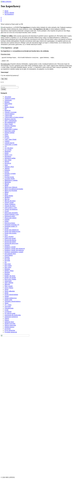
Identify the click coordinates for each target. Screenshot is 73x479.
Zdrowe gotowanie (10, 325)
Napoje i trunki (9, 202)
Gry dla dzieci (9, 148)
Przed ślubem (9, 255)
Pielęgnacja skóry (10, 216)
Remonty (7, 272)
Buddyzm (7, 110)
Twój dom (8, 306)
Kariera (7, 172)
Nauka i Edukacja (10, 204)
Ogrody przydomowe (11, 209)
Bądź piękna (8, 103)
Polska (7, 221)
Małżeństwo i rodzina (11, 180)
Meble (6, 185)
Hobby (7, 153)
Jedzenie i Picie (9, 166)
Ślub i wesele (9, 286)
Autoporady (8, 100)
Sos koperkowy (9, 14)
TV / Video (8, 305)
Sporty (7, 289)
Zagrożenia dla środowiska (13, 315)
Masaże (7, 184)
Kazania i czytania (10, 173)
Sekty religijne (9, 282)
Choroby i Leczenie (10, 112)
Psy (6, 262)
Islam (6, 165)
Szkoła (7, 296)
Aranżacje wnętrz (10, 98)
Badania (7, 102)
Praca (6, 235)
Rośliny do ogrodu (10, 277)
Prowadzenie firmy (10, 253)
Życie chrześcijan (10, 330)
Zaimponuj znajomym (11, 317)
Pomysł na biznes (10, 223)
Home (6, 11)
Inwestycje (8, 163)
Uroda (6, 310)
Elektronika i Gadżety (11, 129)
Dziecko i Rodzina (10, 126)
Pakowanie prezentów (11, 212)
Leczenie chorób (10, 178)
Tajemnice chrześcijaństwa (13, 301)
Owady (7, 211)
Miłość (7, 192)
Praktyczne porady (10, 238)
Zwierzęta (8, 328)
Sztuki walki (8, 299)
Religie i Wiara (9, 270)
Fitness (7, 136)
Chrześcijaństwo (9, 114)
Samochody (8, 281)
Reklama (7, 269)
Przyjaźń (7, 259)
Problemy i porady (10, 247)
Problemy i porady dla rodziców (14, 250)
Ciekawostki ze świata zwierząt (14, 117)
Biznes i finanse (9, 12)
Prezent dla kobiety (10, 241)
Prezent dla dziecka (10, 240)
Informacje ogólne (10, 158)
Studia (6, 293)
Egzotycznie (8, 127)
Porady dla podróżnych (12, 230)
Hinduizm (8, 151)
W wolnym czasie (10, 313)
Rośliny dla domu (10, 276)
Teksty (7, 303)
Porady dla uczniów (11, 233)
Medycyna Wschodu (11, 190)
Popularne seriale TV (11, 226)
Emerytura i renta (10, 131)
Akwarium (8, 97)
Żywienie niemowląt (11, 332)
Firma (6, 134)
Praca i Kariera (9, 236)
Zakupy (7, 320)
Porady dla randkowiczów (12, 231)
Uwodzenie (8, 311)
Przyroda (7, 260)
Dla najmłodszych (10, 122)
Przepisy (7, 257)
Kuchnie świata (9, 177)
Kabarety (7, 170)
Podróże (7, 219)
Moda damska (9, 195)
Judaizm (7, 168)
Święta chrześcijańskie (11, 294)
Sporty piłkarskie (10, 291)
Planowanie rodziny (11, 218)
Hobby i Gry (8, 155)
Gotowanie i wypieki (11, 144)
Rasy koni (8, 264)
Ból (6, 108)
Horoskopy (8, 156)
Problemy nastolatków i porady (14, 252)
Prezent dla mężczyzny (11, 243)
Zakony (7, 318)
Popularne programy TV (12, 224)
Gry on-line (8, 149)
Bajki (6, 105)
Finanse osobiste (9, 132)
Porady (7, 228)
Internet (7, 161)
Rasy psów (8, 267)
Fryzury (7, 137)
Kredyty (7, 175)
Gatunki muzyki (9, 143)
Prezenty (7, 245)
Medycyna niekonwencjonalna (14, 189)
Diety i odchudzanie (11, 120)
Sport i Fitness (9, 288)
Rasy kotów (8, 265)
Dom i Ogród (9, 124)
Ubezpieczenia (9, 308)
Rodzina (7, 274)
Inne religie (8, 160)
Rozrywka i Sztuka (10, 279)
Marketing (8, 182)
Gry (6, 146)
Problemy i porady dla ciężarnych (15, 248)
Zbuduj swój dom (10, 323)
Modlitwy (7, 197)
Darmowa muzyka (10, 119)
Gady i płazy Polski (10, 139)
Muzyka (7, 199)
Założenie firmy (9, 322)
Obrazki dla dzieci (10, 206)
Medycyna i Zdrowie (11, 187)
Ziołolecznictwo (9, 327)
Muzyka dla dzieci (10, 201)
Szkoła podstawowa (11, 298)
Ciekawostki (8, 115)
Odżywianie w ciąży (11, 207)
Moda (6, 194)
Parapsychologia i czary (12, 214)
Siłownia (7, 284)
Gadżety (7, 141)
